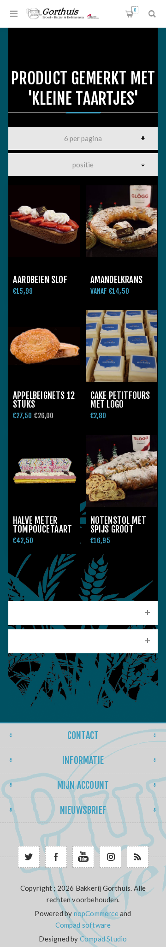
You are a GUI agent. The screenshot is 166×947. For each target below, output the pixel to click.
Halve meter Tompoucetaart (42, 525)
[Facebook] (56, 857)
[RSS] (137, 857)
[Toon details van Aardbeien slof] (44, 221)
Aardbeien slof (40, 279)
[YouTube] (83, 857)
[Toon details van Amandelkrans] (122, 221)
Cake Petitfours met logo (120, 400)
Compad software (83, 925)
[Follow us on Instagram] (110, 857)
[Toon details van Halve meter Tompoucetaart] (44, 471)
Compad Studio (103, 939)
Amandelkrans (116, 279)
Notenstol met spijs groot (118, 525)
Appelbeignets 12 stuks (44, 400)
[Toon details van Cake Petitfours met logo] (122, 346)
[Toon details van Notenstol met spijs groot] (122, 471)
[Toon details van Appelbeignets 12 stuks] (44, 346)
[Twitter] (29, 857)
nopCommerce (96, 913)
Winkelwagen (135, 9)
